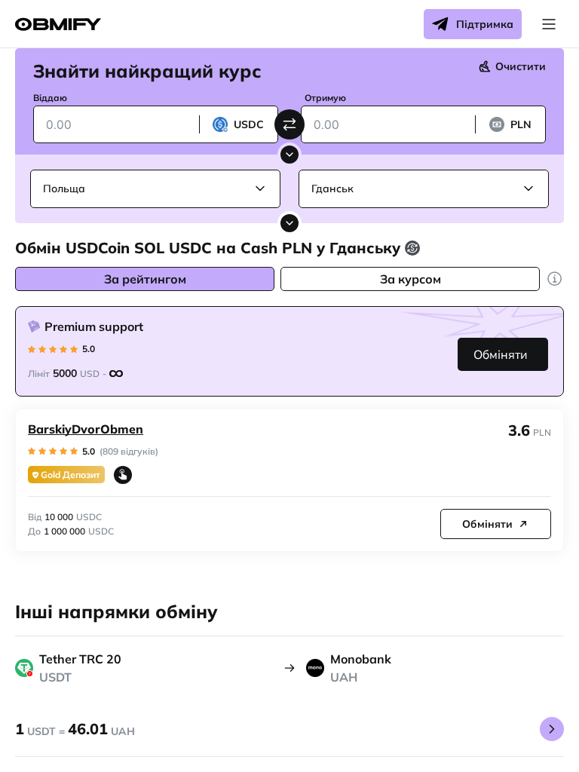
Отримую (325, 97)
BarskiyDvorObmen (85, 429)
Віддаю (50, 97)
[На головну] (58, 24)
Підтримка (484, 24)
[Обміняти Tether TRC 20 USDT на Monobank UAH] (552, 729)
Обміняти (500, 354)
